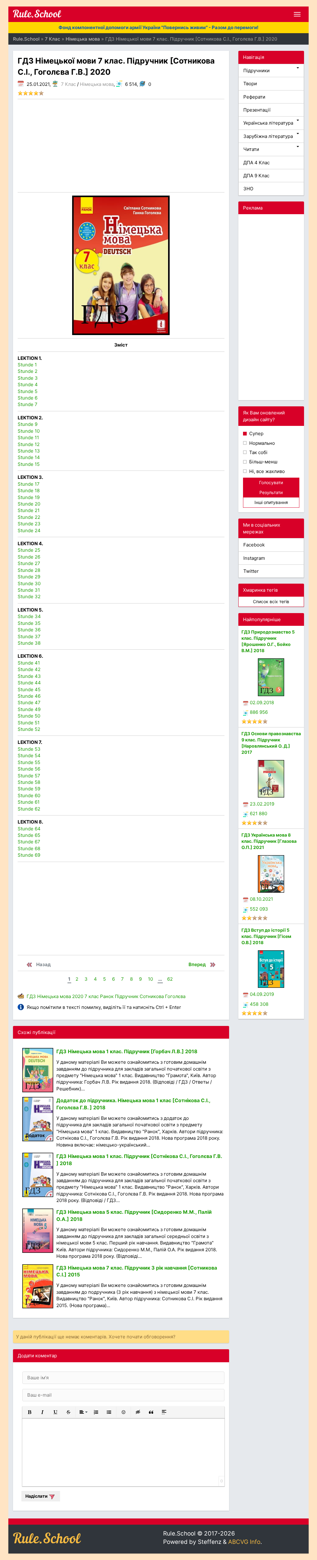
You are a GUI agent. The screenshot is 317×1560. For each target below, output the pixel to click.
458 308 (259, 1004)
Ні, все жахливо (266, 471)
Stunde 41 (29, 663)
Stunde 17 (29, 484)
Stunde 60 (29, 795)
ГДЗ (31, 996)
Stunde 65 (29, 835)
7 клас (92, 996)
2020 (77, 996)
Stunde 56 (29, 769)
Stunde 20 (29, 504)
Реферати (254, 97)
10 (150, 979)
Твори (250, 83)
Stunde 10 (29, 431)
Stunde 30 (29, 583)
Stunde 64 (29, 829)
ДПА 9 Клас (256, 176)
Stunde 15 (29, 464)
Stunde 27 (29, 563)
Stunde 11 (28, 437)
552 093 (259, 909)
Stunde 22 (29, 517)
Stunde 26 (29, 557)
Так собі (257, 452)
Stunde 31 (29, 590)
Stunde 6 (27, 398)
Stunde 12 (29, 444)
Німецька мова (97, 84)
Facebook (254, 545)
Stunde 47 (29, 702)
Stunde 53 (29, 749)
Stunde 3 (28, 378)
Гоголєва (175, 996)
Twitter (251, 571)
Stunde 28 (29, 570)
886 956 (259, 712)
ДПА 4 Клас (256, 163)
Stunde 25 (29, 550)
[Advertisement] (121, 145)
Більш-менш (262, 462)
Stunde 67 (29, 842)
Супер (255, 433)
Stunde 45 (29, 689)
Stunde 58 (29, 782)
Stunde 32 (29, 596)
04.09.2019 (262, 994)
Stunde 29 (29, 577)
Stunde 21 (29, 510)
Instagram (254, 558)
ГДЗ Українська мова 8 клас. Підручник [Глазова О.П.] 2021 (269, 841)
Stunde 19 (29, 497)
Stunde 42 (29, 669)
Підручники (256, 70)
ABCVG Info (244, 1541)
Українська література (268, 123)
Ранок (107, 996)
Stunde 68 (29, 848)
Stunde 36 (29, 630)
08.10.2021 (261, 899)
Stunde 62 (29, 809)
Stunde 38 (29, 643)
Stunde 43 (29, 676)
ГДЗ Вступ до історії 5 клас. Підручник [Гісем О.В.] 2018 (266, 936)
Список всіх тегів (271, 601)
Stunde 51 (29, 723)
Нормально (261, 443)
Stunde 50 (29, 716)
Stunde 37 (29, 636)
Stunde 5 (27, 391)
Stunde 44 (29, 683)
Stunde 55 (29, 762)
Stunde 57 (29, 776)
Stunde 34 (29, 616)
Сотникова (152, 996)
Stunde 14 (29, 457)
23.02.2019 (262, 804)
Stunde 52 (29, 729)
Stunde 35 (29, 623)
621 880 (258, 813)
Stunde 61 (29, 802)
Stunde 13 (29, 451)
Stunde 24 (29, 530)
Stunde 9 (27, 424)
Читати (251, 149)
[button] (29, 1412)
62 (170, 979)
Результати (271, 492)
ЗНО (248, 189)
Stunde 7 (27, 404)
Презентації (257, 110)
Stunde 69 (29, 855)
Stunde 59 (29, 789)
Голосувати (271, 482)
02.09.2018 (262, 702)
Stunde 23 (29, 524)
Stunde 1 (27, 365)
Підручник (126, 996)
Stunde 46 (29, 696)
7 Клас (68, 84)
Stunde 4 (28, 384)
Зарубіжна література (268, 136)
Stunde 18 (29, 490)
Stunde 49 (29, 709)
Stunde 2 (27, 371)
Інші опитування (271, 502)
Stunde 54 (29, 755)
